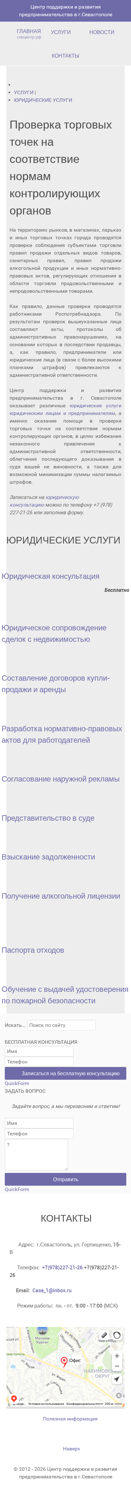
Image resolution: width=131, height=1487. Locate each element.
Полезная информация (69, 1419)
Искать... (15, 1025)
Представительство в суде (48, 818)
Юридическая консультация (51, 576)
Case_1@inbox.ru (52, 1290)
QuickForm (17, 1083)
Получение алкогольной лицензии (61, 896)
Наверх (69, 1449)
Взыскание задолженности (48, 857)
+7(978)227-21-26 (62, 1267)
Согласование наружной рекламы (61, 779)
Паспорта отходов (33, 950)
